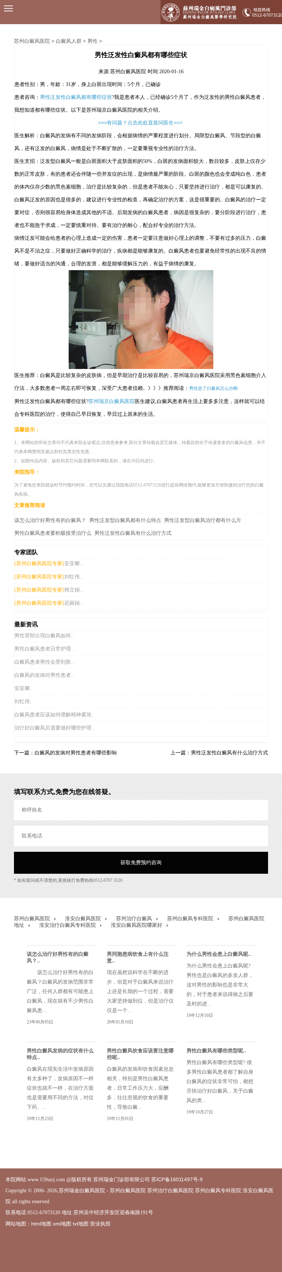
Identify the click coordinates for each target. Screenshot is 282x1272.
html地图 (41, 1224)
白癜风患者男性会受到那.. (44, 662)
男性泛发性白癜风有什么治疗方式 (132, 533)
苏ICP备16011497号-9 (177, 1179)
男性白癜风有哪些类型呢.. (216, 1050)
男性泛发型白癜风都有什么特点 (125, 520)
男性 (92, 41)
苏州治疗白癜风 (134, 918)
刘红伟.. (73, 576)
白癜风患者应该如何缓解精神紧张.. (54, 714)
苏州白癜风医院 (32, 41)
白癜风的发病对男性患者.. (44, 675)
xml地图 (62, 1224)
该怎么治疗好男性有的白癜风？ (50, 520)
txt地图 (80, 1224)
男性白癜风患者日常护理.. (44, 649)
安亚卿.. (73, 563)
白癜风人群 (69, 41)
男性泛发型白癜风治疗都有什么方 (202, 520)
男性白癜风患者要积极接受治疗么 (52, 533)
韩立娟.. (73, 590)
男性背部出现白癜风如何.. (44, 635)
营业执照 (100, 1224)
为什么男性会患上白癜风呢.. (219, 954)
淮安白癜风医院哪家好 (136, 925)
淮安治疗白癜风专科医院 (67, 925)
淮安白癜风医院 (83, 918)
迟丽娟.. (73, 603)
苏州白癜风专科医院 (190, 918)
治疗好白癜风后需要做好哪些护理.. (54, 728)
